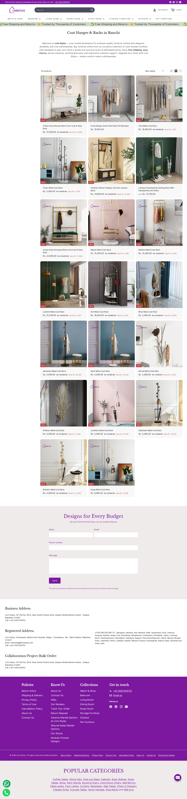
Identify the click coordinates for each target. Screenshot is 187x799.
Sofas (62, 782)
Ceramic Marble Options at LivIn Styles (64, 719)
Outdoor (143, 19)
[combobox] (64, 10)
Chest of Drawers (126, 786)
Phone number (56, 542)
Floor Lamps (72, 786)
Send (54, 580)
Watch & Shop (15, 19)
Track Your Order (60, 708)
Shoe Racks (112, 789)
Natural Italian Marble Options (62, 727)
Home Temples (96, 789)
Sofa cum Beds (91, 779)
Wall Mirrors (128, 782)
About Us (27, 713)
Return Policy (29, 691)
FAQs (53, 699)
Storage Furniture (120, 19)
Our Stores (57, 733)
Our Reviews (58, 704)
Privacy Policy (93, 588)
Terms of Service (108, 588)
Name (51, 529)
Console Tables (78, 789)
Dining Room (74, 19)
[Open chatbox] (177, 777)
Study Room (95, 19)
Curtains (84, 786)
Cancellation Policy (32, 708)
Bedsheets (96, 786)
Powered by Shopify (166, 755)
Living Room (53, 19)
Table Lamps (57, 786)
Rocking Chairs (90, 782)
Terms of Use (29, 704)
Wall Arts (129, 789)
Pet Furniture (164, 19)
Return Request (59, 713)
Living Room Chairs (110, 782)
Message (53, 555)
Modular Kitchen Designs (60, 740)
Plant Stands (74, 782)
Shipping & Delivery (32, 695)
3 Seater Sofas (61, 789)
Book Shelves (119, 779)
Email (96, 529)
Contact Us (28, 717)
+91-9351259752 (62, 2)
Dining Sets (75, 779)
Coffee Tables (60, 779)
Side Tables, (110, 786)
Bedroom (33, 19)
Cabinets (105, 779)
